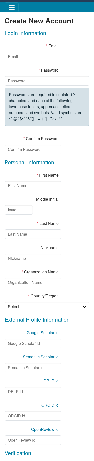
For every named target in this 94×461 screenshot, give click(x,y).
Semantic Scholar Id (41, 357)
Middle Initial (47, 199)
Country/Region (43, 296)
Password (48, 70)
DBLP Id (51, 381)
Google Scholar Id (43, 332)
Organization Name (40, 272)
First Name (48, 175)
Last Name (48, 223)
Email (52, 46)
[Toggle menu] (12, 7)
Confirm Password (41, 138)
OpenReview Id (45, 429)
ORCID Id (50, 405)
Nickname (50, 247)
